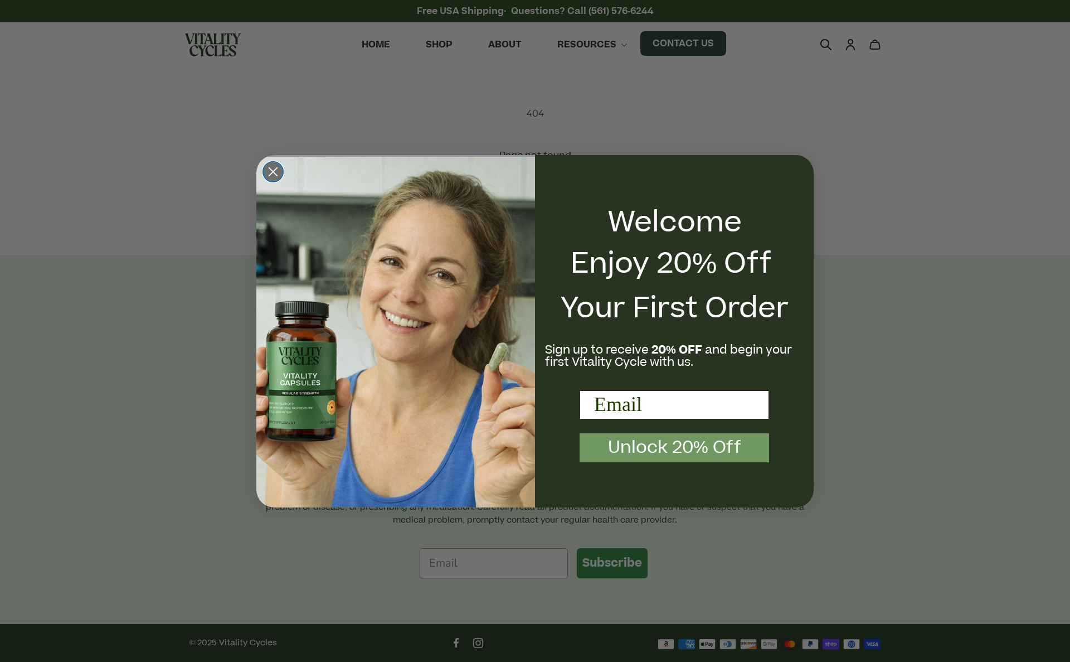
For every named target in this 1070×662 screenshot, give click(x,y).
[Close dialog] (273, 172)
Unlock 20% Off (674, 447)
